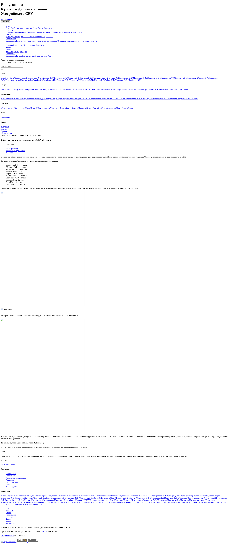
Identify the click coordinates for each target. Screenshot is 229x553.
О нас (8, 26)
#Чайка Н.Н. (109, 80)
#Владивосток (19, 108)
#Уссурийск (120, 108)
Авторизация (6, 19)
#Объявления (129, 99)
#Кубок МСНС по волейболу (88, 99)
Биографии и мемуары (25, 56)
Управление (32, 41)
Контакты (48, 28)
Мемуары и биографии (25, 37)
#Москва (46, 108)
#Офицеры (111, 89)
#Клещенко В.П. (73, 78)
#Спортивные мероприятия (187, 99)
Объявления (65, 32)
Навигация (5, 22)
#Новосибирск (64, 108)
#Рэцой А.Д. (37, 80)
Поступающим (29, 45)
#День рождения (47, 99)
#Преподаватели (149, 89)
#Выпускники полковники (60, 89)
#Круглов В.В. (86, 78)
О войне (39, 37)
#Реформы (157, 99)
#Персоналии (121, 89)
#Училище (5, 117)
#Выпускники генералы (22, 89)
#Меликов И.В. (179, 78)
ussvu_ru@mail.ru (8, 464)
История (9, 45)
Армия (73, 32)
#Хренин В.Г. (98, 80)
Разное (79, 32)
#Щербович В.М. (134, 80)
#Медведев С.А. (152, 78)
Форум (8, 47)
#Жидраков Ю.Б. (35, 78)
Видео (19, 52)
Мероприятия (22, 32)
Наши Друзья (38, 28)
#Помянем (139, 99)
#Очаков (73, 108)
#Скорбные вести (169, 99)
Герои (82, 41)
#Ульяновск (110, 108)
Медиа (8, 49)
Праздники (40, 32)
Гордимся (56, 32)
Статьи (8, 34)
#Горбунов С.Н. (7, 78)
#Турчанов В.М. (86, 80)
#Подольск (81, 108)
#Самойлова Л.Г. (49, 80)
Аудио (24, 52)
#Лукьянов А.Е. (125, 78)
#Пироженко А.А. (12, 80)
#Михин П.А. (203, 78)
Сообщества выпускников (22, 28)
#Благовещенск (7, 108)
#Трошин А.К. (74, 80)
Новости (9, 30)
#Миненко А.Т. (191, 78)
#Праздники (148, 99)
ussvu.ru (45, 531)
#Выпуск (36, 99)
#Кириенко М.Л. (60, 78)
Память (48, 32)
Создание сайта (7, 536)
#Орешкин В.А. (107, 500)
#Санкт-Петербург (93, 108)
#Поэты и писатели (135, 89)
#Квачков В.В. (47, 78)
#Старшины (172, 89)
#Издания (5, 127)
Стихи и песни (41, 56)
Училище (32, 32)
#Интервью (71, 99)
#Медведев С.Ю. (166, 78)
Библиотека (10, 54)
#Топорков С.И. (62, 80)
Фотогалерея (11, 52)
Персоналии (11, 39)
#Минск (39, 108)
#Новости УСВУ (117, 99)
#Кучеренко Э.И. (112, 78)
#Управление (182, 89)
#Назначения (105, 99)
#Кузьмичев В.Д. (99, 78)
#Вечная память (7, 99)
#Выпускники (7, 89)
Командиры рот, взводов (47, 41)
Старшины (62, 41)
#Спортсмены (162, 89)
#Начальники (101, 89)
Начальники (21, 41)
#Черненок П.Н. (121, 80)
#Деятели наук (77, 89)
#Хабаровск (130, 108)
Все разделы (11, 32)
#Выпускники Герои (40, 89)
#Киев (27, 108)
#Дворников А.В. (21, 78)
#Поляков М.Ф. (25, 80)
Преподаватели (73, 41)
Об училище (48, 37)
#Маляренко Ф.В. (139, 78)
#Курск (33, 108)
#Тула (103, 108)
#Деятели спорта (89, 89)
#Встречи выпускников (23, 99)
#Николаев (54, 108)
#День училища (60, 99)
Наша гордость (91, 41)
